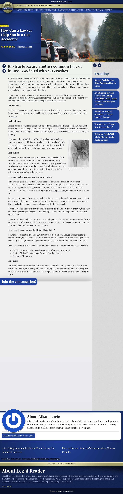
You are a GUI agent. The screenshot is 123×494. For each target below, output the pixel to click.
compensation (58, 190)
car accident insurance (26, 459)
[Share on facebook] (4, 66)
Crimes (108, 10)
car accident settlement (44, 459)
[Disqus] (46, 317)
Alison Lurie (8, 46)
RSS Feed (53, 2)
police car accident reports (54, 459)
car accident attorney (6, 459)
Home (19, 10)
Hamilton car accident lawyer (21, 97)
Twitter (68, 2)
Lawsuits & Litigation (70, 10)
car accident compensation (16, 459)
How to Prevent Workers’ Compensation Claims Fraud (88, 449)
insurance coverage (73, 237)
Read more (6, 486)
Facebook (59, 2)
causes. (14, 116)
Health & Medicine (45, 10)
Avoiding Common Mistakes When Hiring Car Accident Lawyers (28, 449)
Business (28, 10)
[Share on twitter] (4, 71)
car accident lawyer (35, 459)
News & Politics (94, 10)
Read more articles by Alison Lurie (18, 435)
